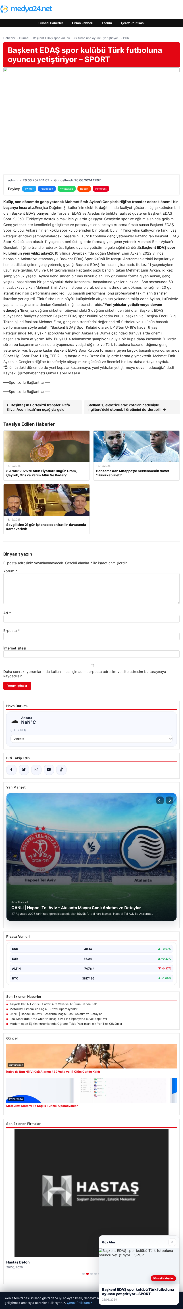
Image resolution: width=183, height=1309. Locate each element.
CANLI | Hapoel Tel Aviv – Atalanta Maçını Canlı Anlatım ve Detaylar (56, 1014)
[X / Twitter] (24, 770)
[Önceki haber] (160, 800)
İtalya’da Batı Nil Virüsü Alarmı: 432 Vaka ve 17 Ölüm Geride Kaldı (54, 1004)
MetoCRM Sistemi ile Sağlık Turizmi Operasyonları (44, 1009)
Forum (107, 23)
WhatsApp (66, 188)
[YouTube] (49, 770)
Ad (7, 613)
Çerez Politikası (133, 23)
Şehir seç (18, 730)
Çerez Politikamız (79, 1303)
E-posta (11, 630)
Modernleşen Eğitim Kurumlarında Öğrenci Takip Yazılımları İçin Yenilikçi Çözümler (66, 1023)
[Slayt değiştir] (83, 1274)
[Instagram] (36, 770)
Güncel (24, 38)
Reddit (84, 188)
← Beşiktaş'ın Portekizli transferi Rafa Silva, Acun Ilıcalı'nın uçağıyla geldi (38, 407)
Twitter (29, 188)
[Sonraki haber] (169, 800)
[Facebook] (11, 770)
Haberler (9, 38)
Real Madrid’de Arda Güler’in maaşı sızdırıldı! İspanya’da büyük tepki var (58, 1019)
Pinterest (100, 188)
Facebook (47, 188)
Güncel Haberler (50, 23)
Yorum (10, 571)
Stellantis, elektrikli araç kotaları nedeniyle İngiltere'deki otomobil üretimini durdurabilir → (126, 407)
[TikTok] (61, 770)
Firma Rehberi (82, 23)
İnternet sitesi (14, 648)
